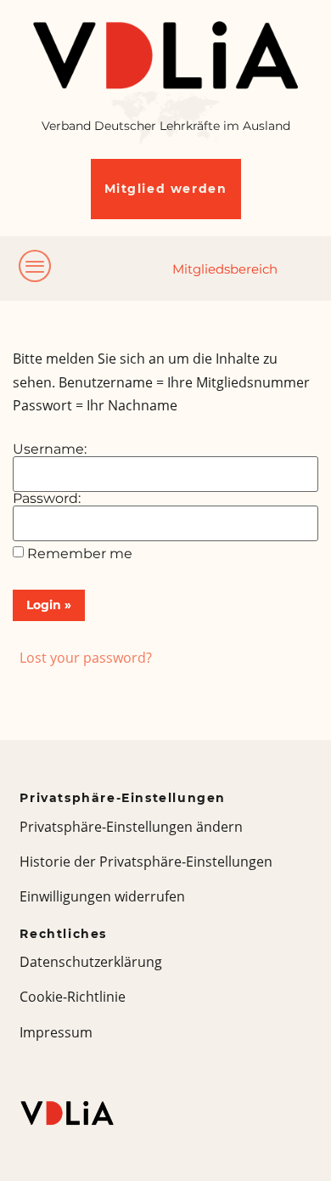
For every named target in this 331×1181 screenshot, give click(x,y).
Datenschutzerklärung (91, 961)
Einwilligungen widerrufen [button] (102, 896)
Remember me (79, 554)
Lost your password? (86, 657)
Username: (50, 449)
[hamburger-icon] (35, 268)
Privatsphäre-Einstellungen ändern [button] (131, 826)
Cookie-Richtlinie (73, 996)
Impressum (56, 1032)
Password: (47, 499)
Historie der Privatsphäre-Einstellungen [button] (146, 861)
